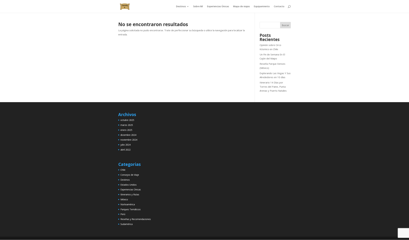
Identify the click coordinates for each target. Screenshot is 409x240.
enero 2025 (126, 129)
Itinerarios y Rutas (129, 194)
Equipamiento (262, 6)
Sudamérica (126, 224)
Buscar (285, 25)
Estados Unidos (128, 184)
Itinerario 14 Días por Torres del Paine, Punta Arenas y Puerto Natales (273, 86)
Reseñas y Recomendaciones (135, 219)
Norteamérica (127, 204)
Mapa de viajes (241, 6)
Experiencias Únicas (218, 6)
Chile (122, 169)
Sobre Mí (198, 6)
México (124, 199)
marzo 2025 (126, 124)
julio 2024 (125, 144)
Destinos (181, 6)
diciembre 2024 (128, 134)
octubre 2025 (127, 120)
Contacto (279, 6)
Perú (122, 214)
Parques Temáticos (130, 209)
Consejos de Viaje (129, 174)
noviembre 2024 (128, 139)
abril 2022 (125, 149)
